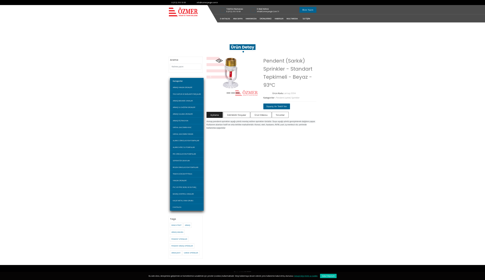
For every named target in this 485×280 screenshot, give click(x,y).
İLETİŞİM (306, 18)
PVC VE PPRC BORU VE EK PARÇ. (185, 187)
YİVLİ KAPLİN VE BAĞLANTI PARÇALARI (187, 94)
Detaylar (309, 29)
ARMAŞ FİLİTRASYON (180, 121)
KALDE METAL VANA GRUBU (183, 200)
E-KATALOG (225, 18)
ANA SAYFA (238, 18)
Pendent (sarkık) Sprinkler (288, 97)
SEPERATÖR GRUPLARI (181, 160)
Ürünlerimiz (297, 29)
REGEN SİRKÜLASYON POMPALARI (185, 167)
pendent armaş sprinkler (182, 246)
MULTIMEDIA (292, 18)
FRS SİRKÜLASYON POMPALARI (184, 154)
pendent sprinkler (179, 239)
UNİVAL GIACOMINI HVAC (182, 127)
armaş (187, 225)
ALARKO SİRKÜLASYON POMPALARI (186, 140)
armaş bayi (175, 253)
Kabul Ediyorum (328, 276)
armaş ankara (177, 232)
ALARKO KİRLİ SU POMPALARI (184, 147)
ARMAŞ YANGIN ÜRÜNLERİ (182, 87)
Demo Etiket (176, 225)
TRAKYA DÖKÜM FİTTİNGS (182, 174)
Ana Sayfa (285, 29)
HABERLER (279, 18)
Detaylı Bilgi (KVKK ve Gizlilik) (306, 276)
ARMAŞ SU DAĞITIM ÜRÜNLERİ (184, 107)
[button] (210, 76)
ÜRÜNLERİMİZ (266, 18)
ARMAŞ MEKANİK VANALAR (183, 101)
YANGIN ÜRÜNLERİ (180, 180)
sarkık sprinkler (191, 253)
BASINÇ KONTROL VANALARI (183, 194)
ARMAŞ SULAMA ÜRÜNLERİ (183, 114)
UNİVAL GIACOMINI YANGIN (183, 134)
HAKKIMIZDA (251, 18)
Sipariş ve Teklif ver (276, 106)
